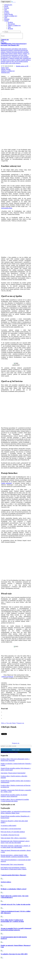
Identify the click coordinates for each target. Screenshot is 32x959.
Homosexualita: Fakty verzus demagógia (12, 864)
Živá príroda (11, 24)
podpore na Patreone (7, 676)
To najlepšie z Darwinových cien (10, 835)
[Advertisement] (16, 130)
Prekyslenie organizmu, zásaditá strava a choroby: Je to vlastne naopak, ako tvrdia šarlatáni (15, 846)
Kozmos (6, 8)
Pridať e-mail (15, 750)
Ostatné (6, 20)
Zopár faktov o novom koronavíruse (11, 828)
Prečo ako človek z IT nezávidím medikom (13, 831)
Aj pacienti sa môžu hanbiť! (8, 825)
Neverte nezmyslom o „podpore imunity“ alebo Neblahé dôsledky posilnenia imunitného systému (14, 855)
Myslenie (6, 19)
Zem (5, 9)
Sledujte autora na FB (22, 66)
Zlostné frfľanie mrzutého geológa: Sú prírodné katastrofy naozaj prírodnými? (14, 795)
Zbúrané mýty (8, 4)
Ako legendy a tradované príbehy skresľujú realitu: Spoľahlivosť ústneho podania (16, 712)
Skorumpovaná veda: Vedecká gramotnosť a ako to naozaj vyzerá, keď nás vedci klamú (15, 841)
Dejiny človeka (8, 14)
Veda (5, 17)
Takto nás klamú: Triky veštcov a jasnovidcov (13, 838)
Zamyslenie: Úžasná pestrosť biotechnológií (13, 773)
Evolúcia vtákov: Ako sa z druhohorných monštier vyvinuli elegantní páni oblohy (15, 800)
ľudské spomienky (6, 483)
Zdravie (6, 11)
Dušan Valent (5, 67)
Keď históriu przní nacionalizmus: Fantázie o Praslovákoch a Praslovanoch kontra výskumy (14, 868)
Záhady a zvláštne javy (10, 16)
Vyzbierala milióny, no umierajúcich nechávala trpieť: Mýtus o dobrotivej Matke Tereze (16, 812)
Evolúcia (6, 12)
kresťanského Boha (6, 208)
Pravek (6, 6)
